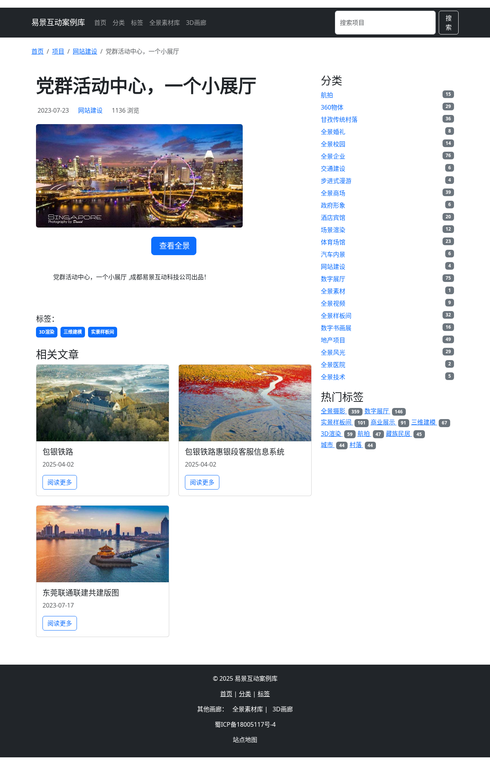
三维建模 (73, 332)
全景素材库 (164, 22)
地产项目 (333, 340)
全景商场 (333, 193)
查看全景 (174, 246)
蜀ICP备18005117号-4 (245, 724)
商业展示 (389, 422)
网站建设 (85, 51)
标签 (137, 22)
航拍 (327, 95)
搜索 (449, 22)
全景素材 (333, 291)
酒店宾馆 (333, 217)
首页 (100, 22)
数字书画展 (336, 328)
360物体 (332, 107)
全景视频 (333, 303)
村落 (361, 445)
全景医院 (333, 364)
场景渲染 (333, 230)
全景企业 (333, 156)
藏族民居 (404, 433)
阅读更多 (59, 482)
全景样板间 (336, 315)
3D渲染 (46, 332)
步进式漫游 (336, 181)
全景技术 (333, 377)
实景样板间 (102, 332)
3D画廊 (196, 22)
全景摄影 (340, 411)
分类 (119, 22)
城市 (333, 445)
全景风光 (333, 352)
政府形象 (333, 205)
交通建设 (333, 168)
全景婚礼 (333, 132)
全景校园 (333, 144)
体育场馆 (333, 242)
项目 (58, 51)
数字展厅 (333, 279)
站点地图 (245, 740)
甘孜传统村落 (339, 119)
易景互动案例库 (58, 22)
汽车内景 (333, 254)
